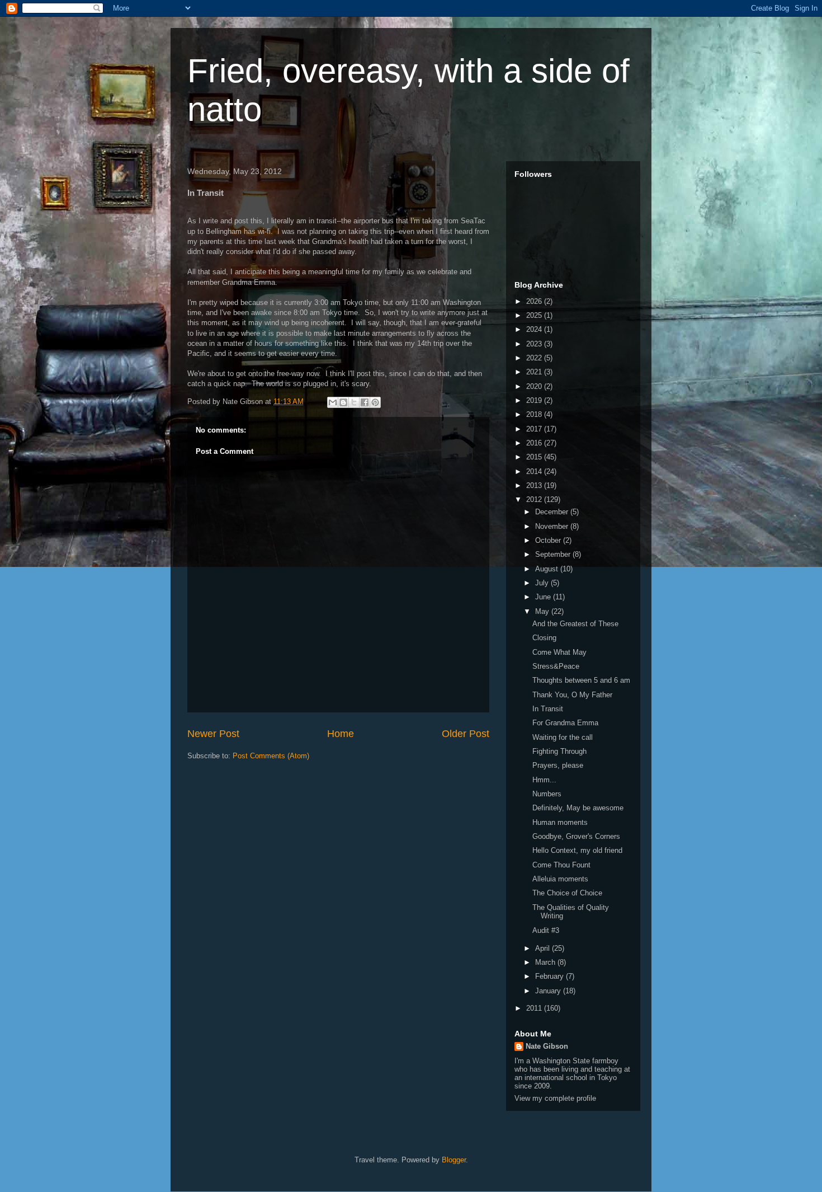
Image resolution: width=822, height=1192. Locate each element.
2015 (535, 457)
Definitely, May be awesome (577, 808)
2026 (535, 301)
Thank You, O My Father (572, 695)
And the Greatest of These (575, 624)
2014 (535, 471)
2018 (535, 414)
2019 (535, 400)
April (543, 948)
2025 (535, 315)
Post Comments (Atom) (271, 756)
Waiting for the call (562, 737)
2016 (535, 443)
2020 (535, 386)
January (549, 991)
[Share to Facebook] (364, 402)
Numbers (546, 794)
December (552, 512)
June (544, 597)
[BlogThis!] (343, 402)
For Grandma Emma (565, 723)
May (543, 611)
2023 (535, 344)
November (552, 526)
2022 (535, 358)
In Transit (547, 709)
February (550, 976)
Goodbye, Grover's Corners (576, 836)
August (547, 569)
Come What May (559, 652)
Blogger (454, 1160)
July (543, 583)
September (554, 554)
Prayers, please (557, 765)
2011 (535, 1008)
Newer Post (213, 733)
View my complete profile (555, 1098)
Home (340, 733)
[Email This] (332, 402)
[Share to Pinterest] (375, 402)
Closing (544, 637)
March (546, 962)
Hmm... (544, 780)
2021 (535, 372)
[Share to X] (354, 402)
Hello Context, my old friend (577, 850)
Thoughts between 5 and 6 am (581, 680)
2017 (535, 429)
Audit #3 (545, 930)
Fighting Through (559, 751)
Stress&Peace (555, 666)
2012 (535, 499)
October (549, 540)
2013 (535, 485)
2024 (535, 329)
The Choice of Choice (567, 893)
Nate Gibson (547, 1046)
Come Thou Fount (561, 865)
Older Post (465, 733)
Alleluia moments (560, 879)
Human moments (560, 822)
